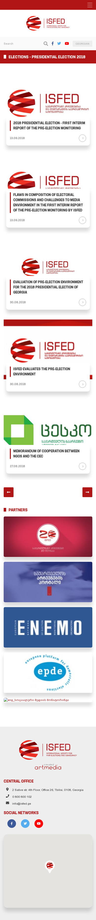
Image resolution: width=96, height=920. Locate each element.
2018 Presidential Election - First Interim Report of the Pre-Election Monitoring (49, 125)
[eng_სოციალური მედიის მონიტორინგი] (48, 700)
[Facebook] (53, 43)
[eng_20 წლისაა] (48, 536)
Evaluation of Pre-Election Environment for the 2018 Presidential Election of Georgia (48, 287)
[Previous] (9, 492)
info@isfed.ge (21, 803)
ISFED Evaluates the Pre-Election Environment (41, 371)
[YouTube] (67, 43)
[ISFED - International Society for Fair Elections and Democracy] (48, 18)
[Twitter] (59, 43)
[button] (50, 867)
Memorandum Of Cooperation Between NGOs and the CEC (46, 453)
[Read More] (82, 138)
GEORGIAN (82, 43)
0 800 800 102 (22, 796)
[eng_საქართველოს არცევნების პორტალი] (48, 582)
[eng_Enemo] (48, 627)
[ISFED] (48, 748)
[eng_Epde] (48, 672)
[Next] (87, 492)
